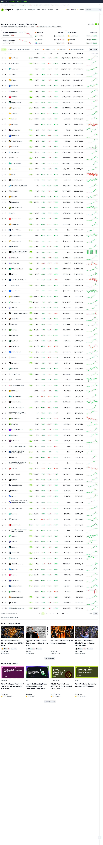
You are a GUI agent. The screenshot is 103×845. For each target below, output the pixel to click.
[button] (49, 658)
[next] (67, 613)
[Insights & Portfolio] (101, 15)
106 (63, 613)
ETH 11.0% (56, 5)
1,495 (16, 5)
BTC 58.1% (51, 5)
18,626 (6, 5)
